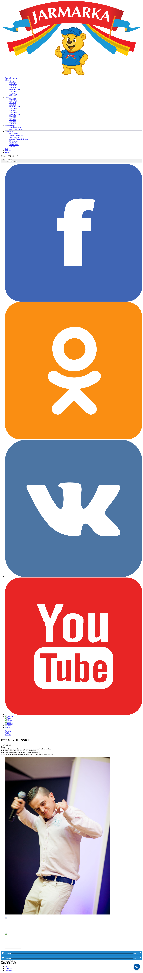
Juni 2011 (12, 123)
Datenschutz (9, 970)
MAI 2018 (12, 93)
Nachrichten (13, 141)
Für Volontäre (14, 145)
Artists (7, 733)
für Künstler (13, 143)
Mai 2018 (12, 110)
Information (9, 131)
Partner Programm (11, 78)
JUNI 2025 (13, 84)
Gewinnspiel (13, 133)
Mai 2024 (12, 86)
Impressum (8, 968)
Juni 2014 (12, 118)
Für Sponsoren (14, 137)
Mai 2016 (12, 116)
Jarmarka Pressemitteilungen (18, 139)
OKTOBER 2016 (15, 114)
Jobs (6, 149)
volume (140, 953)
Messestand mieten (15, 127)
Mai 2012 (12, 122)
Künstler (8, 80)
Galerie (7, 97)
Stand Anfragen (10, 126)
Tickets (7, 152)
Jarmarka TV (9, 151)
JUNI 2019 (13, 91)
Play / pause (3, 953)
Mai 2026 (12, 82)
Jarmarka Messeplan (16, 135)
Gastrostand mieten (15, 129)
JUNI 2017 (13, 95)
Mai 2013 (12, 120)
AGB (7, 966)
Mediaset (12, 147)
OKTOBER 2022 (15, 89)
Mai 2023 (12, 87)
